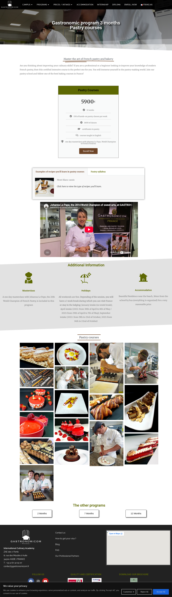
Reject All (144, 592)
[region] (86, 589)
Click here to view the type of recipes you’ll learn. (79, 186)
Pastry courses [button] (89, 337)
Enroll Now (88, 151)
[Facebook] (31, 581)
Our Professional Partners (67, 556)
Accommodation (143, 290)
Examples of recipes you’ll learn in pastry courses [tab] (60, 171)
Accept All (161, 592)
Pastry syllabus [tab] (98, 171)
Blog (57, 544)
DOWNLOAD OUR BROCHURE (133, 574)
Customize (127, 592)
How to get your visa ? (65, 538)
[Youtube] (45, 581)
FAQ (57, 550)
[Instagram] (38, 581)
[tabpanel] (88, 187)
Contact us (60, 533)
